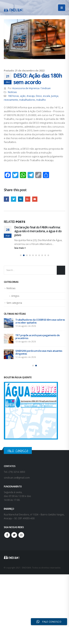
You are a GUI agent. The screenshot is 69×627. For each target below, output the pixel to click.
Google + (27, 199)
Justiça (54, 95)
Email (34, 199)
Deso (39, 95)
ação (22, 95)
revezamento (11, 99)
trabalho (41, 99)
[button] (20, 255)
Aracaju (31, 95)
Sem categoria (14, 302)
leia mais (19, 247)
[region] (34, 592)
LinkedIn (20, 199)
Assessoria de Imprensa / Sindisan (31, 88)
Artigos (15, 296)
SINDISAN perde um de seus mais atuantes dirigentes (38, 352)
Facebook (6, 199)
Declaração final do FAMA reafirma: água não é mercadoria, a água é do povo (38, 231)
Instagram (21, 535)
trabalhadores (27, 99)
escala (46, 95)
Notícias (12, 92)
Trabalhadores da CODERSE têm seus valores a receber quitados (40, 321)
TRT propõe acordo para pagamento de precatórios (37, 336)
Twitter (13, 199)
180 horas (13, 95)
